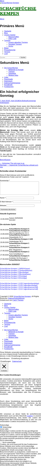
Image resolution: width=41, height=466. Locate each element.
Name (3, 198)
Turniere (7, 40)
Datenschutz (17, 361)
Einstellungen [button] (6, 361)
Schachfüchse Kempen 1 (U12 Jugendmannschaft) (19, 289)
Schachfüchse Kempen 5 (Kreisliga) (13, 276)
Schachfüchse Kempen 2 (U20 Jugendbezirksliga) (18, 285)
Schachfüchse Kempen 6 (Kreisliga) (13, 278)
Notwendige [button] (4, 425)
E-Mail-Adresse (6, 202)
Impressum (8, 81)
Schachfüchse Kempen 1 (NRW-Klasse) (15, 268)
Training (11, 71)
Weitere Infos (13, 75)
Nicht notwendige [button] (6, 440)
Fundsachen (9, 87)
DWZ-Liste (12, 39)
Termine (7, 52)
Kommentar (5, 180)
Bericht (2, 160)
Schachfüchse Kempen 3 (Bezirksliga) (14, 272)
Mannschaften (13, 37)
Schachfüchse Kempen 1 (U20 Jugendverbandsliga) (19, 283)
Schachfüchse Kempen (22, 296)
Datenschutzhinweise (12, 83)
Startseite (7, 31)
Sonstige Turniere (15, 44)
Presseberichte (9, 50)
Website (3, 205)
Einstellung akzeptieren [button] (20, 358)
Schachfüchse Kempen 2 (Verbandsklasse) (16, 270)
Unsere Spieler (9, 35)
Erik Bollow (23, 101)
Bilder (6, 48)
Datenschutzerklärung (16, 298)
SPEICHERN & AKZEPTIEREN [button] (12, 465)
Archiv (10, 46)
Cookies (30, 416)
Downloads (8, 79)
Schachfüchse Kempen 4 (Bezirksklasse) (15, 274)
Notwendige (7, 427)
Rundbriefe (8, 85)
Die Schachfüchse (11, 68)
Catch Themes (18, 300)
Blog (6, 33)
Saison (8, 160)
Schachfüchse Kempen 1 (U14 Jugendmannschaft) (19, 287)
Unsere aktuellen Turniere (18, 42)
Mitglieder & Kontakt (15, 70)
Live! (6, 54)
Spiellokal (12, 73)
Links (6, 77)
